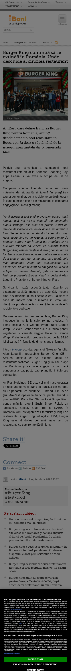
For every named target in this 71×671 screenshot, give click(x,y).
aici (20, 623)
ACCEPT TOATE (35, 659)
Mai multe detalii (16, 609)
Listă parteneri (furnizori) (12, 653)
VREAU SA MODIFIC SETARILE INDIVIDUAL (35, 664)
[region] (35, 630)
